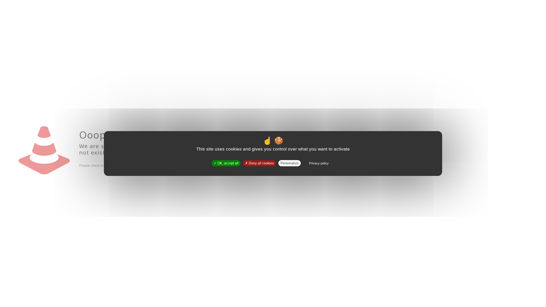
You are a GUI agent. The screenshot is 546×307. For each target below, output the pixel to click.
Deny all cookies (261, 163)
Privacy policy (319, 163)
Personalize (289, 163)
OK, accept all (227, 163)
